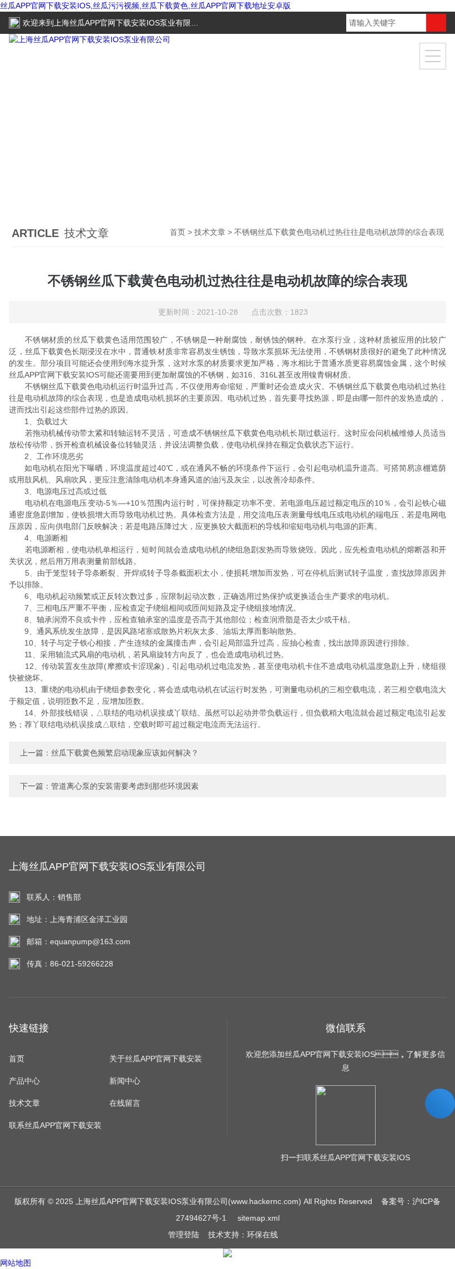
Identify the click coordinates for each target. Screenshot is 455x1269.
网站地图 (15, 1262)
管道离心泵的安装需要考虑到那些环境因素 (125, 786)
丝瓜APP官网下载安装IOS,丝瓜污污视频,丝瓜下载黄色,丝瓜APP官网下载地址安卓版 (145, 5)
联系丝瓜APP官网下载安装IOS (55, 1128)
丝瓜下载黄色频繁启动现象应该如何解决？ (125, 752)
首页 (177, 232)
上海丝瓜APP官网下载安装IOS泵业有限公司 (130, 22)
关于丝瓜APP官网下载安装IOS (155, 1062)
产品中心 (24, 1080)
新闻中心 (124, 1080)
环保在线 (262, 1234)
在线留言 (124, 1103)
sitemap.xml (258, 1217)
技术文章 (209, 232)
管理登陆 (183, 1234)
